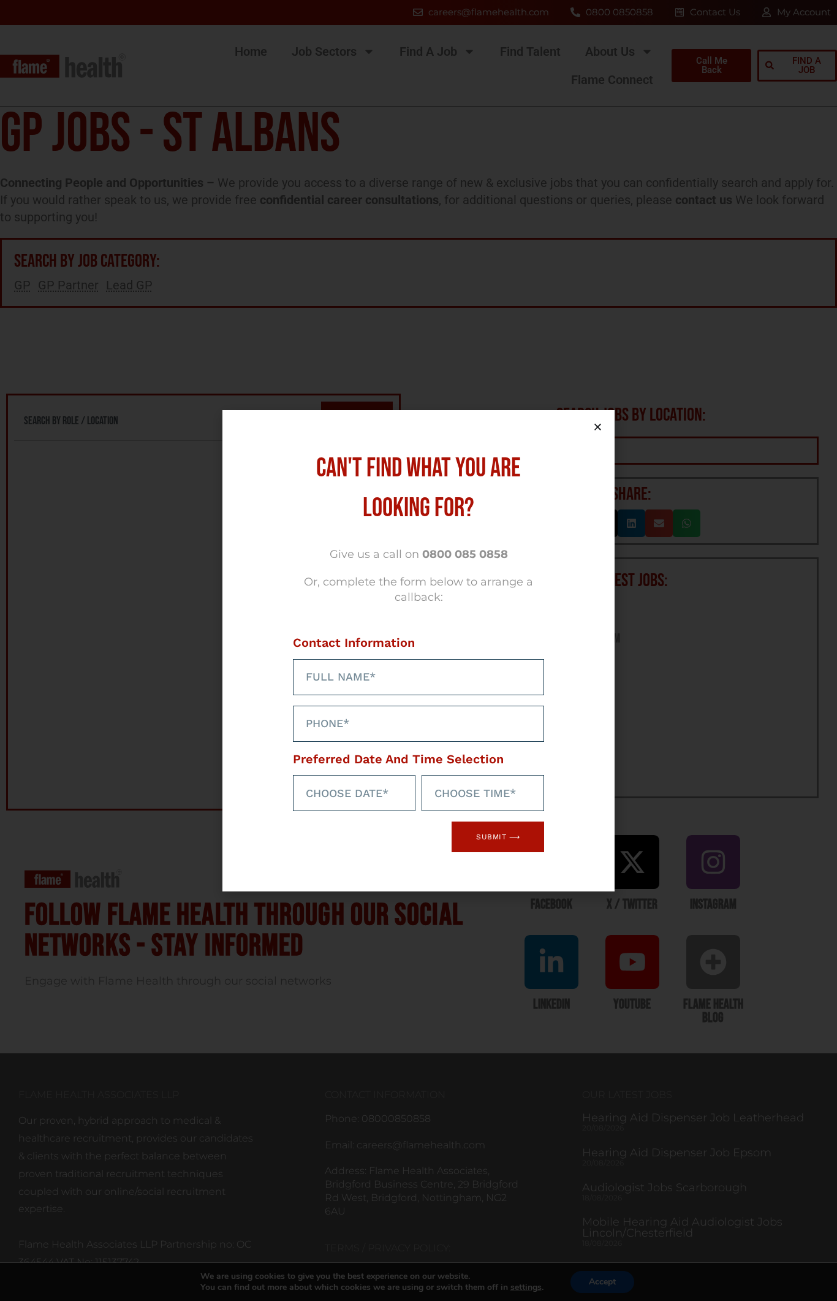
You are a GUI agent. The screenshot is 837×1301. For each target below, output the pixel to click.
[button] (597, 427)
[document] (418, 650)
